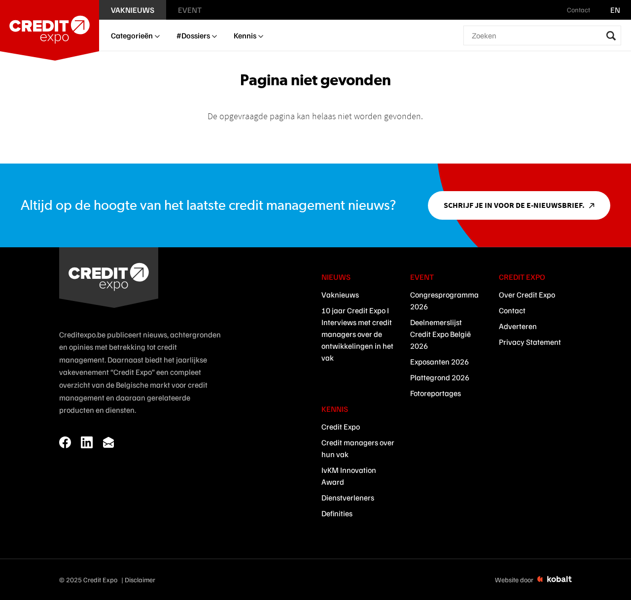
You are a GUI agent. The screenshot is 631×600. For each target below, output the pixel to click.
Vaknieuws (340, 295)
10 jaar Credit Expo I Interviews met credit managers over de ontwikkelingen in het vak (357, 334)
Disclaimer (140, 579)
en (615, 10)
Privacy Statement (530, 342)
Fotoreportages (435, 393)
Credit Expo (340, 427)
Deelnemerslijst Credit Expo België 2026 (440, 334)
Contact (512, 310)
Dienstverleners (347, 497)
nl (601, 10)
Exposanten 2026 (439, 362)
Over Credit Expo (527, 295)
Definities (336, 513)
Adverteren (518, 326)
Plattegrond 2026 (439, 377)
